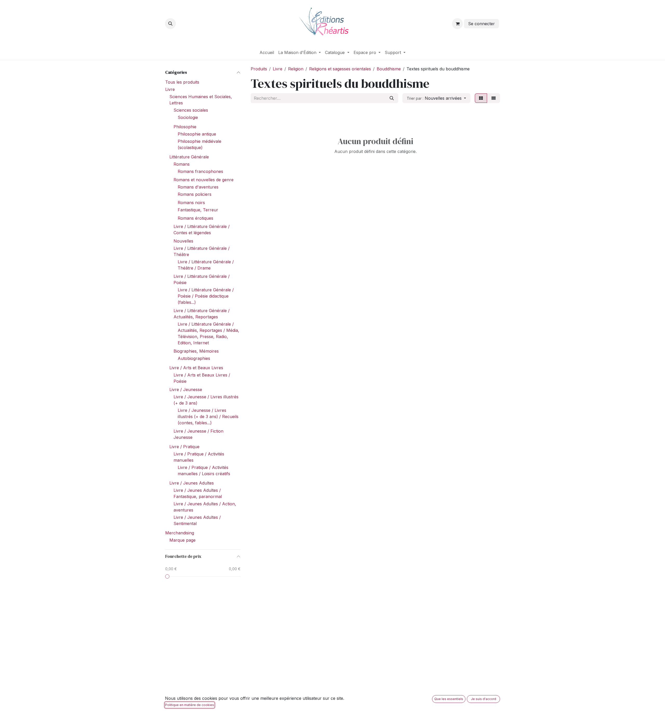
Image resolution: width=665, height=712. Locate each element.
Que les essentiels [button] (448, 699)
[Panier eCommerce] (457, 23)
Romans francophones (200, 171)
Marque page (182, 540)
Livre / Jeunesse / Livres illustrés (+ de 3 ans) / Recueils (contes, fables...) (208, 416)
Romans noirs (191, 202)
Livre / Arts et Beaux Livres (196, 367)
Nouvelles (183, 241)
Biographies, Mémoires (196, 351)
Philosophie (185, 126)
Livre (170, 89)
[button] (170, 23)
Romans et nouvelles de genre (204, 179)
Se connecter (481, 23)
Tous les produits (182, 82)
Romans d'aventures (198, 187)
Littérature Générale (189, 156)
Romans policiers (194, 194)
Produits (259, 68)
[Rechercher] (391, 98)
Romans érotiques (195, 218)
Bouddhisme (389, 68)
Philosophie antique (197, 134)
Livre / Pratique (184, 446)
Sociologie (188, 117)
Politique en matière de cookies (189, 705)
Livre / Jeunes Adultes (191, 483)
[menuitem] (266, 52)
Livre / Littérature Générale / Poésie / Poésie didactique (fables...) (206, 296)
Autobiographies (194, 358)
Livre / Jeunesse (185, 389)
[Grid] (481, 98)
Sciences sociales (191, 110)
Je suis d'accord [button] (483, 699)
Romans (182, 164)
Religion (295, 68)
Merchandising (179, 532)
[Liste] (493, 98)
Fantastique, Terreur (198, 209)
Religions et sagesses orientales (340, 68)
